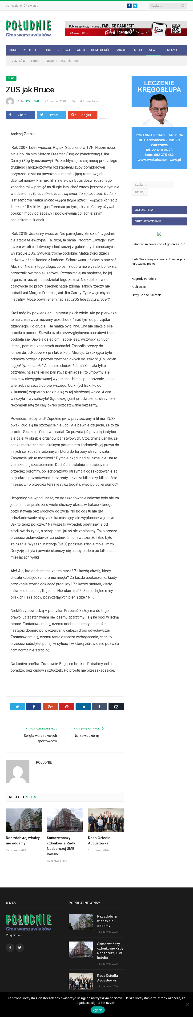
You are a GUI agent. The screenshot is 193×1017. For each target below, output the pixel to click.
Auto (81, 50)
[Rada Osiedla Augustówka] (106, 820)
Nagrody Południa (144, 278)
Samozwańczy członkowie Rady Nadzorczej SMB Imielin (110, 951)
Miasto (122, 50)
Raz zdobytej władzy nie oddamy (107, 921)
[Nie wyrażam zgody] (187, 1004)
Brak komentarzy (88, 101)
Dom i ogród (100, 50)
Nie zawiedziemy (87, 735)
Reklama (170, 50)
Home (13, 50)
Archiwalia (139, 286)
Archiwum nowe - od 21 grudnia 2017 (159, 244)
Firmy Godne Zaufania (146, 295)
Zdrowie (64, 50)
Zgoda (97, 1010)
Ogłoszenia (144, 210)
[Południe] (29, 28)
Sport (47, 50)
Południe (33, 101)
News (153, 50)
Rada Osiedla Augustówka (107, 978)
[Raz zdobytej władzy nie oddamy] (24, 820)
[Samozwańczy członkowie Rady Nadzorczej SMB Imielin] (65, 820)
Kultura (30, 50)
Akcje (138, 50)
